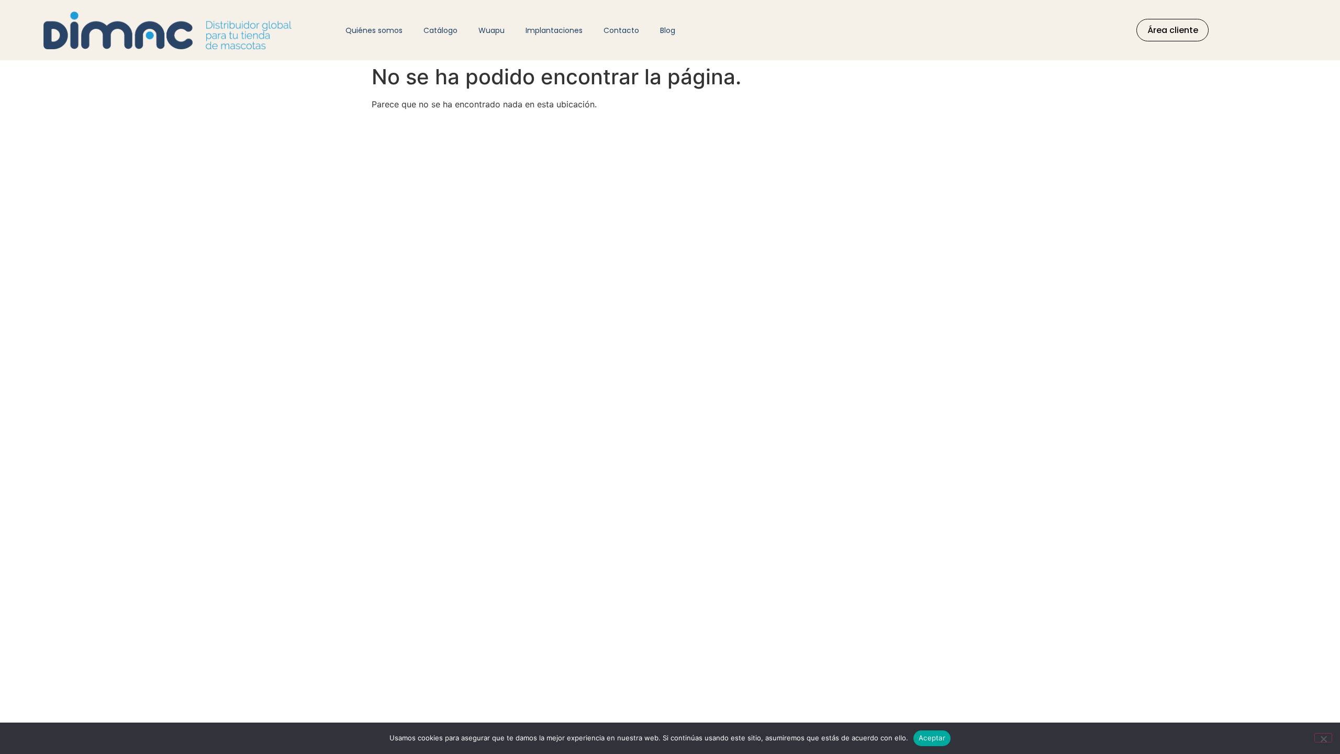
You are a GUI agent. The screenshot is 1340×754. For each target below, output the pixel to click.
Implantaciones (554, 30)
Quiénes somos (374, 30)
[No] (1323, 737)
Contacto (621, 30)
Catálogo (440, 30)
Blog (667, 30)
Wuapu (491, 30)
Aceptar (932, 738)
